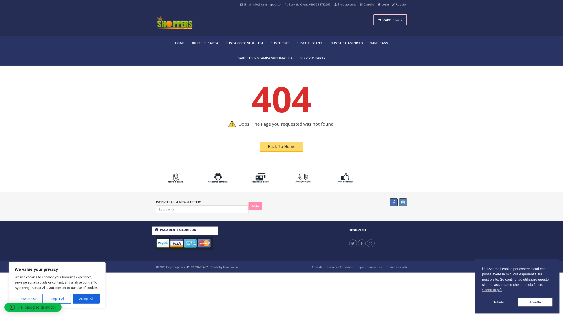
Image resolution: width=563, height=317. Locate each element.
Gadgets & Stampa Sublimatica (265, 58)
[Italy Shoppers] (174, 26)
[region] (57, 285)
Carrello (369, 4)
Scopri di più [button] (492, 290)
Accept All (86, 299)
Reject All (57, 299)
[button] (33, 307)
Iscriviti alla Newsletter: (178, 202)
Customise (29, 299)
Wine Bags (379, 43)
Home (180, 43)
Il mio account (347, 4)
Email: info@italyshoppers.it (262, 4)
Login (385, 4)
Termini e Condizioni (340, 267)
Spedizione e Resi (370, 267)
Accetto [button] (535, 302)
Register (401, 4)
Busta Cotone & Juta (244, 43)
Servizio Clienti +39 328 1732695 (309, 4)
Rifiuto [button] (499, 302)
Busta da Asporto (347, 43)
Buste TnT (280, 43)
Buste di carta (205, 43)
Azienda (317, 267)
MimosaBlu (230, 267)
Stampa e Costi (397, 267)
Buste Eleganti (310, 43)
